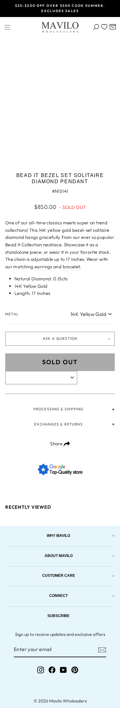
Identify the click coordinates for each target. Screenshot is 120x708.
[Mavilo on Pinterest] (74, 670)
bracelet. (72, 267)
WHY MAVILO (58, 535)
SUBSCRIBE (58, 616)
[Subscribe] (102, 650)
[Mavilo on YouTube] (63, 670)
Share (56, 444)
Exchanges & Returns (58, 424)
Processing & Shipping (59, 409)
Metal (12, 314)
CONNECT (58, 596)
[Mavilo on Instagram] (40, 670)
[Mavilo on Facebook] (52, 670)
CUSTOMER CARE (58, 575)
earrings (43, 267)
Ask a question (60, 338)
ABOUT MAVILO (59, 556)
